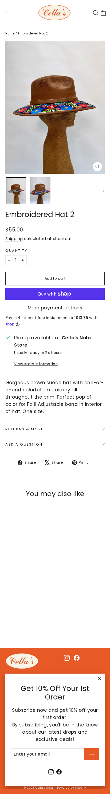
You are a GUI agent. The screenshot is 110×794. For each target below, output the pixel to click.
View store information (35, 364)
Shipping (14, 238)
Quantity (16, 251)
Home (10, 33)
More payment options (55, 308)
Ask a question (24, 444)
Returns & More (24, 429)
